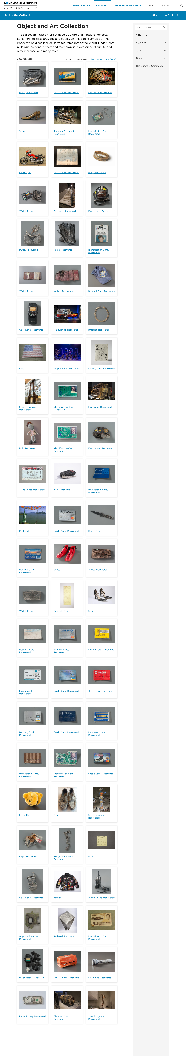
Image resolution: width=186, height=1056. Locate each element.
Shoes (22, 131)
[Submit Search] (181, 5)
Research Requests (128, 5)
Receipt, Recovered (64, 611)
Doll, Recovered (27, 448)
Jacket (57, 897)
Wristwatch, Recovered (31, 977)
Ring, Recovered (97, 172)
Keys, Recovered (28, 856)
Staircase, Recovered (65, 211)
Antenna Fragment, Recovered (64, 132)
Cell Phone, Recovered (31, 329)
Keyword (141, 42)
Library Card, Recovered (101, 649)
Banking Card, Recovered (26, 571)
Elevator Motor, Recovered (62, 1017)
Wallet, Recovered (29, 211)
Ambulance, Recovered (66, 329)
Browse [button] (101, 5)
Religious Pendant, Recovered (64, 857)
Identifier (109, 59)
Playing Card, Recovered (101, 368)
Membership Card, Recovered (98, 491)
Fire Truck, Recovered (100, 92)
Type (138, 50)
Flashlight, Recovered (99, 977)
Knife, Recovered (97, 531)
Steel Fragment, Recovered (27, 408)
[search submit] (164, 27)
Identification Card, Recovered (98, 132)
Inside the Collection (19, 15)
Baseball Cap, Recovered (101, 291)
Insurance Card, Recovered (27, 692)
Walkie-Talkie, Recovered (101, 897)
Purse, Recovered (28, 92)
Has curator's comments (149, 66)
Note (90, 856)
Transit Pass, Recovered (66, 92)
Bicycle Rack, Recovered (67, 368)
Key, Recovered (62, 489)
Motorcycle (25, 172)
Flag (21, 368)
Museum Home (81, 5)
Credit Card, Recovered (66, 531)
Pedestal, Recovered (64, 936)
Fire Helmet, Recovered (100, 211)
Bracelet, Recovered (99, 329)
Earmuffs (24, 815)
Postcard (24, 531)
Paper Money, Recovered (32, 1016)
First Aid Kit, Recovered (66, 977)
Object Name (95, 59)
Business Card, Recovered (27, 651)
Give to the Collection (166, 15)
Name (139, 58)
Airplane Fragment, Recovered (29, 937)
